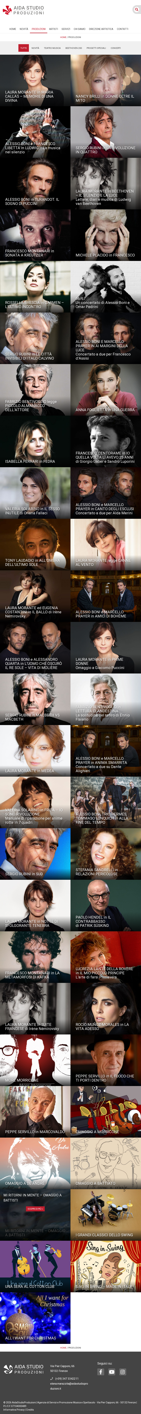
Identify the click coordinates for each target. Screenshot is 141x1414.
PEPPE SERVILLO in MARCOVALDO (35, 1132)
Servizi (66, 29)
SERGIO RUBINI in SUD (24, 874)
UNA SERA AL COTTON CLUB (29, 1286)
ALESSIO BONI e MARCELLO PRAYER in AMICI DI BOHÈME (101, 614)
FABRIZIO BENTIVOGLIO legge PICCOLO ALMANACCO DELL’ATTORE (31, 405)
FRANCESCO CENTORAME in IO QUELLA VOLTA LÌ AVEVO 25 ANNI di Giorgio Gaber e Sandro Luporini (105, 457)
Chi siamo (79, 29)
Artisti (53, 29)
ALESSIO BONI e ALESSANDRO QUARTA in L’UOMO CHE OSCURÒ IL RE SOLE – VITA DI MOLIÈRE (33, 663)
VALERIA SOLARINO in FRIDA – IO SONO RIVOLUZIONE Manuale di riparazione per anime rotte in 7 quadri (34, 816)
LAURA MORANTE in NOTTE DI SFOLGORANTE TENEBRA (31, 923)
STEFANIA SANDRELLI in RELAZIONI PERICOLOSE (97, 872)
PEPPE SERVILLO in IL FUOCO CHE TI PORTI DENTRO (105, 1078)
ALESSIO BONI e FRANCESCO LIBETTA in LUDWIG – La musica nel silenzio (32, 148)
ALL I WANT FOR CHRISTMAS (30, 1338)
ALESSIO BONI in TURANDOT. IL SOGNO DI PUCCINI (32, 201)
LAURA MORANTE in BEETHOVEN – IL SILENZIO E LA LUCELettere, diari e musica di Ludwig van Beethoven (105, 197)
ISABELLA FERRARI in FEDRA (30, 461)
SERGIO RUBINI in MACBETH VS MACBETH (32, 717)
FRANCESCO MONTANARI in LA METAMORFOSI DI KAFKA (32, 975)
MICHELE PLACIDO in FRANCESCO (105, 255)
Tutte (23, 48)
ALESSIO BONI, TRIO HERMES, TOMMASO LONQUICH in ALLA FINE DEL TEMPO (102, 818)
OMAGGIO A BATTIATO (95, 1183)
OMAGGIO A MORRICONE (97, 1132)
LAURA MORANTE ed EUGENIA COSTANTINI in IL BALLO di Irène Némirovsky (33, 612)
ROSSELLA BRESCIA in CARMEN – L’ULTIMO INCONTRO (34, 304)
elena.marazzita (59, 1383)
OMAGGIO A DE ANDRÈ (25, 1183)
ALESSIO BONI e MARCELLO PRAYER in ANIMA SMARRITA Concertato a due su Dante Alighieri (101, 764)
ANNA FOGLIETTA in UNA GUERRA (105, 410)
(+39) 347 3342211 (67, 1378)
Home (12, 29)
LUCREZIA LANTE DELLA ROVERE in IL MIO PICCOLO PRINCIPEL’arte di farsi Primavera (104, 973)
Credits (30, 1409)
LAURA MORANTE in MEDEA (29, 771)
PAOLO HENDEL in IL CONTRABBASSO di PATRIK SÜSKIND (93, 921)
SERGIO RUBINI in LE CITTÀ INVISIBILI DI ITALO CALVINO (29, 356)
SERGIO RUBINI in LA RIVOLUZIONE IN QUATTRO (105, 150)
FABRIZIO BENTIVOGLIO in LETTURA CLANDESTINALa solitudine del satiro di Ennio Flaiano (103, 713)
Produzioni (39, 29)
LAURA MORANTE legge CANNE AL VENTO (103, 562)
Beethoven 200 (74, 48)
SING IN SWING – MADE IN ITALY (104, 1286)
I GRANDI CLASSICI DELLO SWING (104, 1235)
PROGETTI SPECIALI (96, 48)
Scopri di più (34, 1209)
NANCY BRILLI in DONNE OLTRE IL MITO (105, 98)
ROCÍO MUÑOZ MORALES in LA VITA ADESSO (102, 1026)
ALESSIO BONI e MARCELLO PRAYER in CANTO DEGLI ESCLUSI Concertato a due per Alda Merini (105, 509)
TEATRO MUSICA (52, 48)
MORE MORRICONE (22, 1080)
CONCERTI (116, 48)
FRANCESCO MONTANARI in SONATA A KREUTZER (29, 253)
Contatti (122, 29)
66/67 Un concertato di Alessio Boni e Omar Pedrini (103, 302)
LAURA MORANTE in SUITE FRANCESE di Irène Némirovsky (32, 1026)
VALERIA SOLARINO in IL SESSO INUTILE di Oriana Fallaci (32, 511)
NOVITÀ (24, 29)
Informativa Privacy (14, 1409)
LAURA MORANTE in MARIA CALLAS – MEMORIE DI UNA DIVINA (29, 96)
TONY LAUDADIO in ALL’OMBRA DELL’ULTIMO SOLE (32, 562)
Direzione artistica (101, 29)
